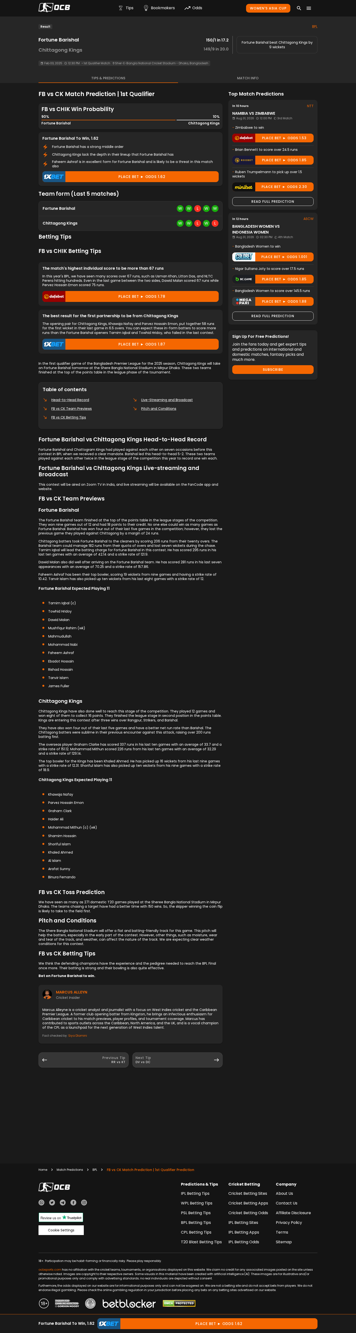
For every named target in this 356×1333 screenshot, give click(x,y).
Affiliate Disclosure (293, 1213)
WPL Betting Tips (196, 1203)
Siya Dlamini (77, 1036)
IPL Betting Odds (243, 1242)
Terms (282, 1232)
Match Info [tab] (248, 78)
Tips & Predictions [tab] (108, 78)
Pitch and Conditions (158, 408)
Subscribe (273, 369)
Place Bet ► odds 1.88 (284, 301)
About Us (284, 1193)
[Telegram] (63, 1203)
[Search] (299, 8)
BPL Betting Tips (196, 1222)
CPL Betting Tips (196, 1232)
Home (43, 1170)
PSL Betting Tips (196, 1213)
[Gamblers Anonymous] (90, 1304)
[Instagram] (84, 1203)
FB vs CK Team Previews (71, 408)
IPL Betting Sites (243, 1222)
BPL (314, 26)
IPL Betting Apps (243, 1232)
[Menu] (309, 8)
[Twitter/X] (52, 1203)
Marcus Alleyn (71, 992)
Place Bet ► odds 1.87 (141, 344)
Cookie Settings (61, 1230)
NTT (310, 106)
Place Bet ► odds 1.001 (284, 256)
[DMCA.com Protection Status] (179, 1304)
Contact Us (286, 1203)
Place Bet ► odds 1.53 (284, 138)
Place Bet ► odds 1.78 (141, 296)
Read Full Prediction (272, 201)
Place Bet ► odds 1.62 (141, 176)
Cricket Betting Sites (247, 1193)
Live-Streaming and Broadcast (167, 399)
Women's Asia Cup (268, 8)
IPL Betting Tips (195, 1193)
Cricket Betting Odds (248, 1213)
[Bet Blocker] (129, 1304)
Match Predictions (70, 1170)
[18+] (44, 1304)
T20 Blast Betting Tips (201, 1242)
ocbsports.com (50, 1270)
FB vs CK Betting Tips (68, 417)
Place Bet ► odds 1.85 (284, 160)
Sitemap (284, 1242)
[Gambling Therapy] (67, 1304)
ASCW (308, 219)
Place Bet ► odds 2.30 (284, 186)
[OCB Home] (54, 8)
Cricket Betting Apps (248, 1203)
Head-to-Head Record (70, 399)
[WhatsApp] (41, 1203)
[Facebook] (73, 1203)
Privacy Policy (289, 1222)
